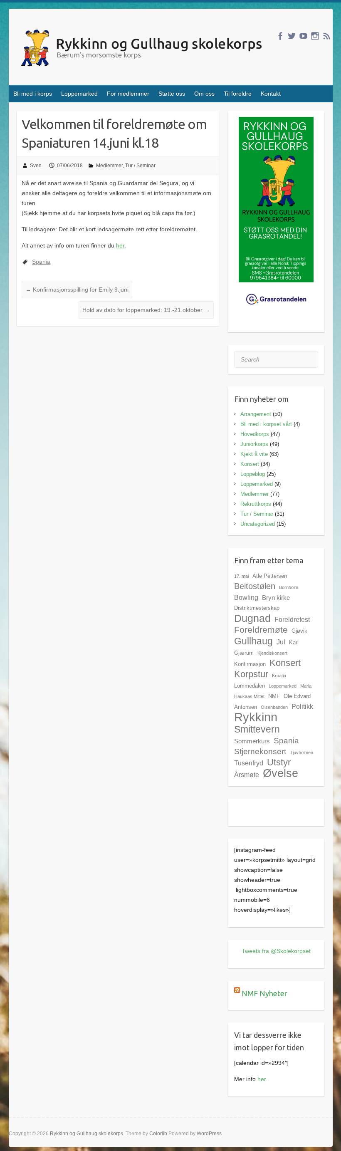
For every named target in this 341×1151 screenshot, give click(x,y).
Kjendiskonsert (272, 653)
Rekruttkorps (255, 504)
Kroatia (279, 675)
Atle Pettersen (269, 576)
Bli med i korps (32, 93)
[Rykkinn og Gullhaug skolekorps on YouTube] (303, 36)
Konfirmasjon (250, 664)
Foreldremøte (261, 630)
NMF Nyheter (264, 993)
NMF (274, 696)
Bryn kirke (276, 597)
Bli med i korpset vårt (266, 424)
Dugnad (252, 618)
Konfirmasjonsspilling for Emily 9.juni (76, 289)
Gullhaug (253, 641)
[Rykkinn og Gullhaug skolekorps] (143, 49)
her (120, 245)
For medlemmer (128, 93)
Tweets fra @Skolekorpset (276, 951)
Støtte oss (171, 93)
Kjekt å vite (254, 454)
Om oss (204, 93)
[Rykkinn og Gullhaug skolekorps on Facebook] (280, 36)
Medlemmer (109, 165)
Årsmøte (246, 774)
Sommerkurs (252, 741)
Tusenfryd (248, 763)
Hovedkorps (254, 434)
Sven (36, 165)
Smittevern (257, 729)
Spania (41, 261)
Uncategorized (257, 524)
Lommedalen (249, 686)
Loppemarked (79, 93)
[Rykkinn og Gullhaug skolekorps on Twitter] (291, 36)
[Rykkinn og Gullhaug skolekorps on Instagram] (315, 36)
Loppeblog (252, 474)
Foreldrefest (292, 619)
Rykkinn (255, 717)
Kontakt (271, 93)
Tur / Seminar (140, 165)
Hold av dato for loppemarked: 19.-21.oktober (146, 310)
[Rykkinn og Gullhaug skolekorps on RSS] (326, 36)
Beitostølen (254, 586)
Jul (281, 642)
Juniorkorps (254, 444)
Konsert (249, 464)
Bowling (246, 597)
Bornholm (288, 587)
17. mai (241, 576)
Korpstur (251, 674)
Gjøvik (299, 631)
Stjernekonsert (260, 751)
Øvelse (280, 773)
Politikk (302, 706)
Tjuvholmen (301, 752)
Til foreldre (238, 93)
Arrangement (255, 414)
